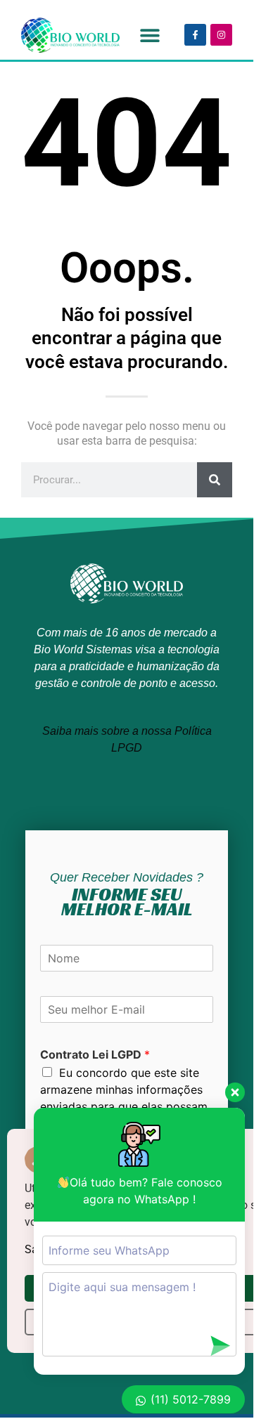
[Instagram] (221, 35)
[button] (149, 35)
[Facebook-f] (195, 35)
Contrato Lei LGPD (95, 1054)
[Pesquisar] (214, 479)
